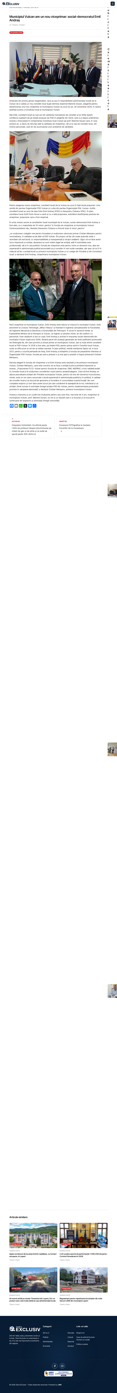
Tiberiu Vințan (18, 25)
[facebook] (54, 1366)
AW (59, 1385)
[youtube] (62, 1366)
